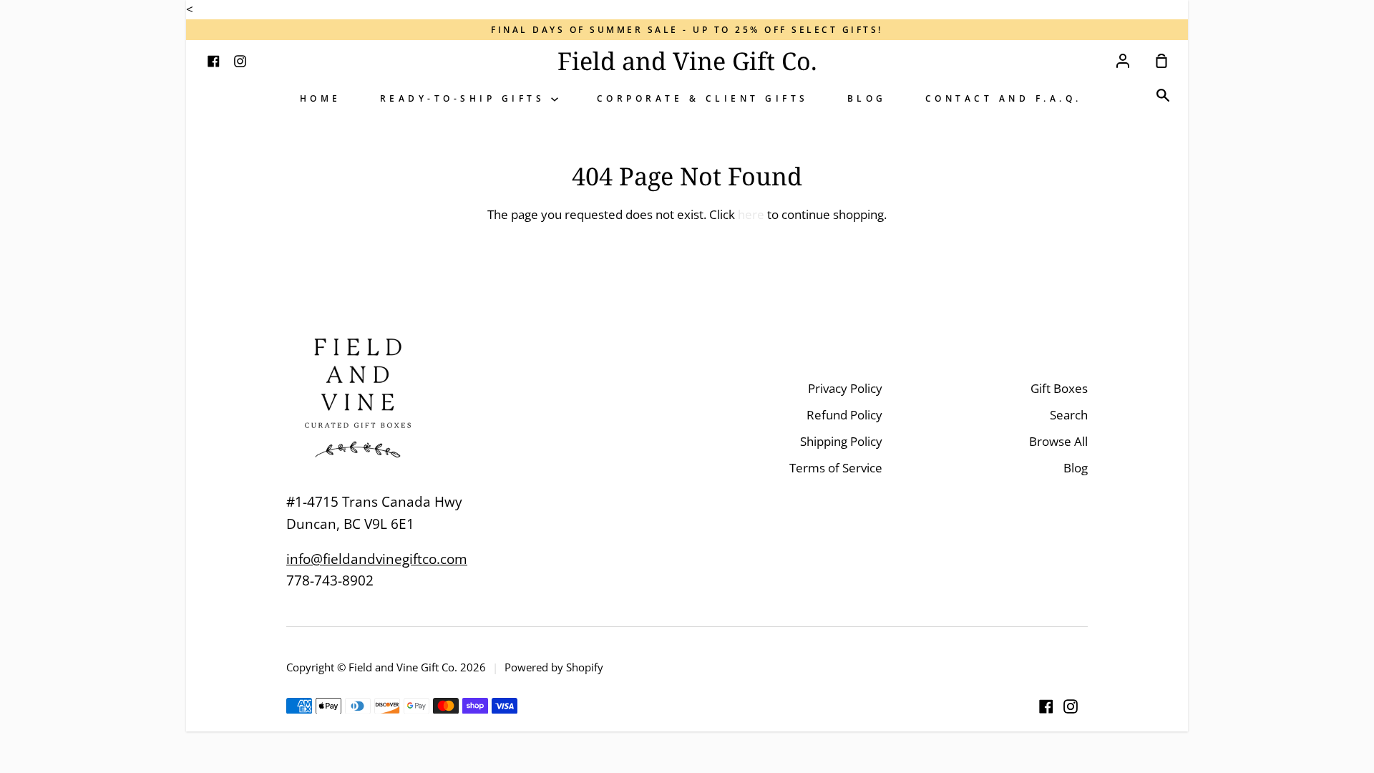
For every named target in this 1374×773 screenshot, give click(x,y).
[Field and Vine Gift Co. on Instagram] (1070, 706)
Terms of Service (835, 468)
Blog (867, 98)
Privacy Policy (845, 388)
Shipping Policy (841, 441)
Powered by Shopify (554, 667)
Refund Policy (844, 415)
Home (320, 98)
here (751, 214)
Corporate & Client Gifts (703, 98)
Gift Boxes (1059, 388)
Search (1069, 415)
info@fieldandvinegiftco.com (376, 559)
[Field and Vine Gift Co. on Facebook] (1046, 706)
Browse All (1058, 441)
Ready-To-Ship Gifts (465, 98)
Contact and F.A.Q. (1003, 98)
